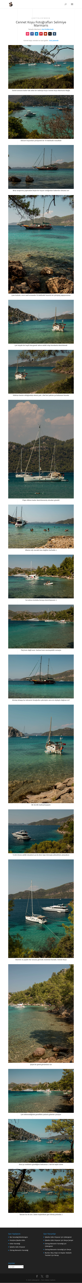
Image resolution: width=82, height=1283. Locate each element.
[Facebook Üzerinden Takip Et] (32, 34)
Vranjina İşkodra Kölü (17, 1240)
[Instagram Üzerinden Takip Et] (27, 34)
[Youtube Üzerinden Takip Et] (45, 34)
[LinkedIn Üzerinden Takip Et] (36, 34)
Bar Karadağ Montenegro (19, 1237)
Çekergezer (68, 1237)
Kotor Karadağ (15, 1244)
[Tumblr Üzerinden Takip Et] (54, 34)
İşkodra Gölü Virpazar (17, 1247)
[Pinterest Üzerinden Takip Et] (41, 34)
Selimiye (60, 22)
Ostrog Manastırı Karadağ (19, 1250)
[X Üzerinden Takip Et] (50, 34)
